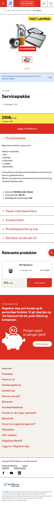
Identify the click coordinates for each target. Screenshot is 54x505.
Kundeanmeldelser (12, 407)
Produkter (7, 373)
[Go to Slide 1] (27, 59)
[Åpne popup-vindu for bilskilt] (10, 3)
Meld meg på (42, 344)
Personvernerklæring (9, 466)
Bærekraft (7, 418)
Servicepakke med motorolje (21, 10)
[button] (27, 38)
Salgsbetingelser (20, 468)
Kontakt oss (8, 390)
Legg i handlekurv (27, 128)
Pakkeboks (8, 429)
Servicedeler (6, 10)
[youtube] (11, 473)
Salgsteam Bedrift (12, 440)
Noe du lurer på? (11, 396)
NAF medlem (9, 435)
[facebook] (3, 473)
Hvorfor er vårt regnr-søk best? (19, 412)
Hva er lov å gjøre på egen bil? (18, 423)
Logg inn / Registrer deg (15, 446)
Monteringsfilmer (11, 385)
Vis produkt (39, 283)
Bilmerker (7, 401)
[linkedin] (19, 473)
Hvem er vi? (8, 379)
